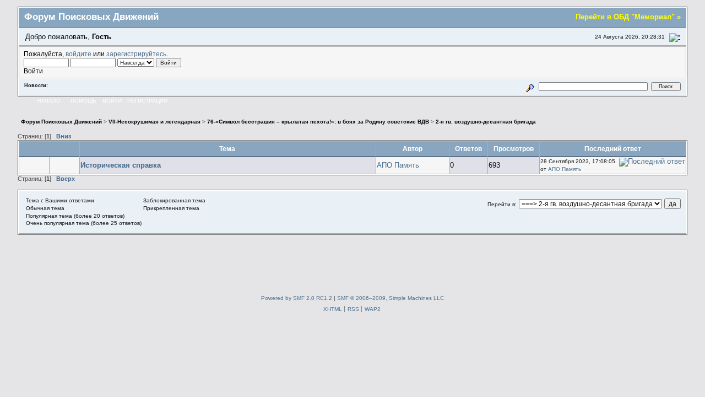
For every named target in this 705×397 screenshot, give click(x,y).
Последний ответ (612, 148)
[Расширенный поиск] (530, 86)
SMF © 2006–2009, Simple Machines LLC (390, 298)
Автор (412, 148)
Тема (228, 148)
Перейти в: (502, 204)
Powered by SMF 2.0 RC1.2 (296, 298)
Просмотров (514, 148)
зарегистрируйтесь (136, 53)
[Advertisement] (352, 260)
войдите (78, 53)
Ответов (468, 148)
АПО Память (398, 165)
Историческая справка (120, 165)
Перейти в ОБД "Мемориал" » (628, 17)
